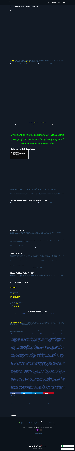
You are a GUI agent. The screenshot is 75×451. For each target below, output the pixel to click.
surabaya (40, 384)
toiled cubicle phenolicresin (50, 384)
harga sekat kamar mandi (51, 364)
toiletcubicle (58, 388)
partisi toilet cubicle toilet (33, 374)
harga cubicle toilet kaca (60, 357)
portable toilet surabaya (15, 381)
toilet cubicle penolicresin (50, 386)
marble (36, 371)
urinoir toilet (48, 389)
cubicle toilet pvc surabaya (42, 350)
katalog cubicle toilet (28, 369)
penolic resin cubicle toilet (20, 377)
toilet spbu (49, 388)
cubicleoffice (61, 353)
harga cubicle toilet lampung (15, 358)
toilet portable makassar (17, 388)
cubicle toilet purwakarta (19, 350)
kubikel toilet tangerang (45, 370)
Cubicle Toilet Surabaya (15, 152)
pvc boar (22, 381)
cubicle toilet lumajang (57, 345)
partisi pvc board (55, 373)
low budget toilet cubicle (30, 371)
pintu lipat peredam (20, 379)
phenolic (59, 377)
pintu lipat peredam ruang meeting (29, 379)
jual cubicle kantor (28, 366)
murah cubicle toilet (22, 372)
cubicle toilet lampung (40, 345)
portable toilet (62, 380)
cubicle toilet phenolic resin (36, 349)
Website (49, 403)
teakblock (43, 384)
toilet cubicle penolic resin (41, 386)
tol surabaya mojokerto (25, 389)
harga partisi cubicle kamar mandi (19, 363)
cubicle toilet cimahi (48, 340)
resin (15, 382)
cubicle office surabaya (44, 337)
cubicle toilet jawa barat (47, 342)
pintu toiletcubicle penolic (44, 380)
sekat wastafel (36, 382)
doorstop (57, 355)
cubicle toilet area (47, 338)
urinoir (45, 389)
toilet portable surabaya (32, 388)
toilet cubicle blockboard (28, 385)
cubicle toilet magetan (27, 346)
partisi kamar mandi (19, 373)
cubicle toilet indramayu (60, 341)
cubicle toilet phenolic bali (27, 349)
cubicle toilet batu (34, 339)
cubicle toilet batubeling (41, 339)
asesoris (21, 334)
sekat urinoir (31, 382)
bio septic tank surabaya (58, 334)
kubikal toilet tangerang (22, 370)
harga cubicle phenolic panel (41, 356)
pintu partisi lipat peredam (23, 380)
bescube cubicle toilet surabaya (36, 334)
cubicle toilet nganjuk (35, 347)
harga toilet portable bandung (27, 365)
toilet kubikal (48, 387)
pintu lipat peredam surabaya (51, 379)
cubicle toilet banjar (27, 339)
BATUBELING (16, 306)
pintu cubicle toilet (57, 378)
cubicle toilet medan (21, 347)
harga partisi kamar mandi (18, 364)
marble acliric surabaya (46, 371)
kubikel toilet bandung (30, 370)
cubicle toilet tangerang (20, 353)
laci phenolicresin (57, 370)
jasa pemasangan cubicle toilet (19, 366)
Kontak (64, 2)
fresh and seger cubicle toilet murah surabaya (18, 356)
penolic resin (13, 377)
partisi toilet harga (41, 374)
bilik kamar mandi (45, 334)
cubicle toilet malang (59, 346)
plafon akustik (57, 380)
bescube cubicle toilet (27, 334)
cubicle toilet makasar (43, 346)
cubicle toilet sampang (57, 350)
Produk (59, 2)
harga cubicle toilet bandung (21, 357)
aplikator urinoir (48, 333)
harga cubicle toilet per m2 (43, 358)
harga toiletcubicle (45, 365)
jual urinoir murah (21, 369)
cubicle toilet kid (18, 345)
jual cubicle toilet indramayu (43, 366)
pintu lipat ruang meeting (61, 379)
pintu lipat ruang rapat (14, 380)
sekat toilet (27, 382)
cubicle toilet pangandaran (37, 348)
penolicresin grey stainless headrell (43, 377)
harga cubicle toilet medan (34, 358)
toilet (56, 384)
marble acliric (39, 371)
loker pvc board (18, 371)
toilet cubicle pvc (58, 386)
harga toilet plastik (18, 365)
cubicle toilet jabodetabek (15, 342)
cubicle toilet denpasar (17, 341)
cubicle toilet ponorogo (54, 349)
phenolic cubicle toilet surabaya (21, 378)
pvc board (26, 381)
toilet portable (57, 387)
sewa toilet (48, 382)
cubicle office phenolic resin (20, 337)
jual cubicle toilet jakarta (52, 366)
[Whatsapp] (47, 430)
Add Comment (13, 406)
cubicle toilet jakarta (32, 342)
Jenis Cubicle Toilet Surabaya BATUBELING (19, 153)
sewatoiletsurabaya (60, 382)
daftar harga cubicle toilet (49, 354)
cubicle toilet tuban (46, 353)
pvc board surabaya (39, 381)
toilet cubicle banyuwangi (19, 385)
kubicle (53, 369)
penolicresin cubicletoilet (33, 377)
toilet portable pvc (24, 388)
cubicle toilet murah (28, 347)
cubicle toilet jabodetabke (24, 342)
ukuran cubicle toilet (36, 389)
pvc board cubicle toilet (32, 381)
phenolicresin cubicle (39, 378)
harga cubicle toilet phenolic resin (41, 361)
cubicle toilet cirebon (55, 340)
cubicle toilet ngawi (42, 347)
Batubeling (17, 303)
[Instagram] (37, 430)
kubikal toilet (62, 369)
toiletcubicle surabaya (17, 389)
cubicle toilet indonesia (52, 341)
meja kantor (52, 371)
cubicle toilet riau (50, 350)
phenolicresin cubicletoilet (47, 378)
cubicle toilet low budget (49, 345)
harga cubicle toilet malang (25, 358)
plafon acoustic (51, 380)
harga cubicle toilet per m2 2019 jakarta (55, 358)
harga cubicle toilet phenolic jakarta (17, 361)
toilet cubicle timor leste (29, 387)
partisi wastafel (51, 374)
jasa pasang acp (58, 365)
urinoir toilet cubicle (53, 389)
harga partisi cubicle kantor (29, 363)
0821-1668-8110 (13, 287)
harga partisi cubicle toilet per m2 (49, 363)
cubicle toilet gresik (38, 341)
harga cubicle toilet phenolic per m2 (29, 361)
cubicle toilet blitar (56, 339)
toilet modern (52, 387)
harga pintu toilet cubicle (42, 364)
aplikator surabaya (42, 333)
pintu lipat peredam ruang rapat (41, 379)
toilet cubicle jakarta (47, 385)
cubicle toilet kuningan (24, 345)
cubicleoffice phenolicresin (15, 354)
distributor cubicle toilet (21, 355)
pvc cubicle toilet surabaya (54, 381)
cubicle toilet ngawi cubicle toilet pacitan (53, 347)
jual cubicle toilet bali (34, 366)
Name (12, 403)
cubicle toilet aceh (34, 338)
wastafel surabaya (35, 390)
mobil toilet (61, 371)
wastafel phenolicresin (23, 390)
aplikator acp (21, 333)
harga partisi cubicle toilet (39, 363)
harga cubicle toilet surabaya (16, 362)
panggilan (47, 372)
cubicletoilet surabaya (35, 354)
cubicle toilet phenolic (19, 349)
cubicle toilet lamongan (33, 345)
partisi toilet (26, 374)
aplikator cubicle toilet (35, 333)
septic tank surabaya (42, 382)
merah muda (56, 371)
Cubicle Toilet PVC (16, 155)
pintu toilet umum (31, 380)
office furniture (33, 372)
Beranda (48, 2)
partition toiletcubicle (57, 374)
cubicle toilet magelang (19, 346)
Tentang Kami (54, 2)
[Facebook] (28, 430)
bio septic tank (50, 334)
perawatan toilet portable (53, 377)
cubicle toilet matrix (14, 347)
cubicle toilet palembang (20, 348)
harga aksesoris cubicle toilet (31, 356)
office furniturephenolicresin (40, 372)
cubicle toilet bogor (18, 340)
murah (17, 372)
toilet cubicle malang (26, 386)
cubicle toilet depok (24, 341)
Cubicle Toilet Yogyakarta (54, 353)
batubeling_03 (17, 305)
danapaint (14, 355)
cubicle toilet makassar (51, 346)
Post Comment (14, 415)
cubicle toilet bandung (20, 339)
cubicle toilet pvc (27, 350)
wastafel (61, 389)
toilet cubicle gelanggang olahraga (38, 385)
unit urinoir (41, 389)
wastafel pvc (29, 390)
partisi (50, 372)
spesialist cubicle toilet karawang (16, 384)
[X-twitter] (31, 430)
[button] (20, 247)
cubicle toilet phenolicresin (45, 349)
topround (30, 389)
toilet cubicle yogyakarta (37, 387)
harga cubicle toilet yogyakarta (36, 362)
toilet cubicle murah (33, 386)
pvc (20, 381)
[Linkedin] (44, 430)
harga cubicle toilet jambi (51, 357)
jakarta (53, 365)
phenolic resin (29, 378)
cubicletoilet (22, 354)
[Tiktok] (41, 430)
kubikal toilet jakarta (14, 370)
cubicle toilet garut (31, 341)
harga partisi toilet (26, 364)
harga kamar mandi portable (46, 362)
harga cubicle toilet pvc (51, 361)
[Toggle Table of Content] (27, 151)
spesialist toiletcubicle (26, 384)
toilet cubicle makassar (19, 386)
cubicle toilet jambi (39, 342)
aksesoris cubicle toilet (15, 333)
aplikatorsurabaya (17, 334)
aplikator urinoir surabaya (55, 333)
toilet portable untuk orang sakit (41, 388)
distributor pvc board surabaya (42, 355)
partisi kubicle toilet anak (27, 373)
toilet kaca (43, 387)
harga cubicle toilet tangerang (26, 362)
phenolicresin (33, 378)
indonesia (50, 365)
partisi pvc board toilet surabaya (18, 374)
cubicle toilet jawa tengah (55, 342)
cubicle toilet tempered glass (29, 353)
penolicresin (27, 377)
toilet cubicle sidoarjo (20, 387)
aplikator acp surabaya (27, 333)
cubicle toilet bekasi (49, 339)
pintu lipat (15, 379)
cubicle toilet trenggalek (38, 353)
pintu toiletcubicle (37, 380)
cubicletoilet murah (28, 354)
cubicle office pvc (28, 337)
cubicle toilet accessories (26, 338)
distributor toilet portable (51, 355)
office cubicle (28, 372)
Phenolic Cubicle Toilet (16, 154)
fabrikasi (61, 355)
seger (17, 382)
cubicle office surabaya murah (53, 337)
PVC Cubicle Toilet (46, 381)
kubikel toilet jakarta (37, 370)
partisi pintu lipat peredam (47, 373)
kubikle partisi (51, 370)
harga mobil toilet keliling (56, 362)
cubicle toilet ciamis (34, 340)
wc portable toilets (41, 390)
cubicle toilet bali (53, 338)
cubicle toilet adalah (40, 338)
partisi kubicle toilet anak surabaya (37, 373)
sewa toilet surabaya (53, 382)
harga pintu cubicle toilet (34, 364)
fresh (63, 355)
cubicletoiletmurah (42, 354)
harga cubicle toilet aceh (57, 356)
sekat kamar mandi (22, 382)
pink (53, 378)
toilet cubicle (59, 384)
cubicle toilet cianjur (41, 340)
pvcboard (12, 382)
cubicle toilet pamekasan (28, 348)
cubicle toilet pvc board (34, 350)
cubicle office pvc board (36, 337)
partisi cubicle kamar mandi (56, 372)
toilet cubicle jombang (55, 385)
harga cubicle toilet (49, 356)
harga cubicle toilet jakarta (42, 357)
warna (58, 389)
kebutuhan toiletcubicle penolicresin (38, 369)
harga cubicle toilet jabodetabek (32, 357)
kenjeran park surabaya (48, 369)
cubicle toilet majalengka (36, 346)
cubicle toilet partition (45, 348)
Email (30, 403)
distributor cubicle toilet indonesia (30, 355)
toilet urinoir (53, 388)
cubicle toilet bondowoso (26, 340)
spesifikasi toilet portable (34, 384)
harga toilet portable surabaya (37, 365)
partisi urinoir (46, 374)
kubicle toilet (57, 369)
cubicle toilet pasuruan (53, 348)
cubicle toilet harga (45, 341)
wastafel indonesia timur (15, 390)
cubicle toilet (20, 338)
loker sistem (24, 371)
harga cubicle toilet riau (59, 361)
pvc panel (60, 381)
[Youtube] (34, 430)
